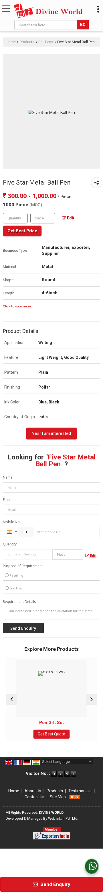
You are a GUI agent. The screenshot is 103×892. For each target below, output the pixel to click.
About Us (33, 791)
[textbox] (46, 25)
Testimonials (80, 791)
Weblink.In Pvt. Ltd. (63, 818)
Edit (70, 218)
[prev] (11, 699)
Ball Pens (45, 42)
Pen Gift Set (42, 722)
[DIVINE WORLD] (48, 11)
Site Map (58, 797)
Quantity (10, 544)
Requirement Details (19, 602)
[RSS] (75, 797)
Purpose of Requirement (23, 566)
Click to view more (17, 306)
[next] (91, 699)
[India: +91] (11, 532)
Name (8, 477)
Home (11, 42)
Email (7, 499)
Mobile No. (12, 521)
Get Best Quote (42, 734)
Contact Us (34, 797)
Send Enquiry (54, 884)
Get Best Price (22, 230)
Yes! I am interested (51, 433)
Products (27, 42)
